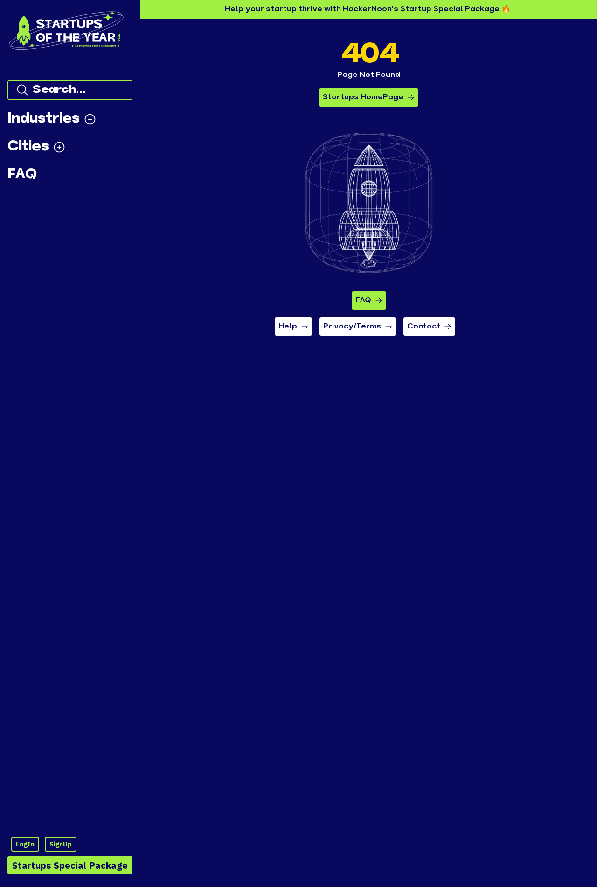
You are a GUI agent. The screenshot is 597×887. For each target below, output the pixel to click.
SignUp (60, 844)
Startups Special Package (70, 865)
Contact (423, 326)
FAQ (363, 300)
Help (287, 326)
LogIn (25, 844)
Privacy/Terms (352, 326)
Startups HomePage (363, 97)
